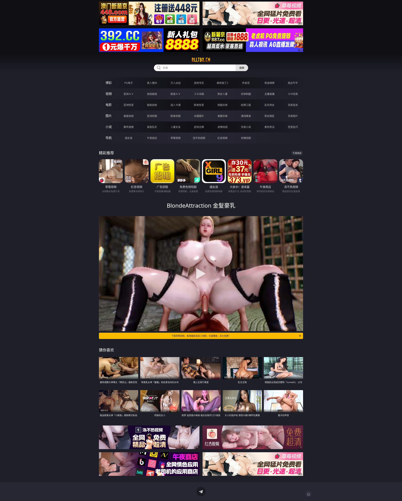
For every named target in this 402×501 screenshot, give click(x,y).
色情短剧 (246, 138)
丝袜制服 (246, 94)
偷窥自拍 (129, 116)
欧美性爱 (199, 105)
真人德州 (152, 83)
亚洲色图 (152, 116)
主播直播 (269, 94)
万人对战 (176, 83)
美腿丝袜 (222, 116)
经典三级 (246, 105)
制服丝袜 (222, 105)
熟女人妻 (222, 94)
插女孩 (128, 138)
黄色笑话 (269, 127)
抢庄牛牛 (293, 83)
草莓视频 (176, 138)
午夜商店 (152, 138)
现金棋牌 (269, 83)
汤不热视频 (199, 138)
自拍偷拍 (152, 94)
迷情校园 (222, 127)
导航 (109, 138)
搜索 (241, 68)
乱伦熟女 (269, 105)
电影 (109, 105)
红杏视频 (222, 138)
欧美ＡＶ (176, 94)
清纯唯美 (246, 116)
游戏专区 (199, 83)
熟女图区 (269, 116)
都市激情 (129, 127)
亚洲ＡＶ (129, 94)
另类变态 (293, 105)
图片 (109, 116)
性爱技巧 (293, 127)
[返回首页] (308, 494)
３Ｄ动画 (199, 94)
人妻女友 (176, 127)
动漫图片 (199, 116)
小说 (109, 127)
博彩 (109, 83)
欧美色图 (176, 116)
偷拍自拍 (152, 105)
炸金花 (246, 83)
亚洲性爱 (129, 105)
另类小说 (246, 127)
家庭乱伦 (152, 127)
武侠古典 (199, 127)
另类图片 (293, 116)
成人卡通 (176, 105)
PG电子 (128, 83)
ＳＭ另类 (293, 94)
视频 (109, 94)
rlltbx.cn (201, 60)
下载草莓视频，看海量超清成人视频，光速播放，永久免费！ (201, 335)
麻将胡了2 (222, 83)
